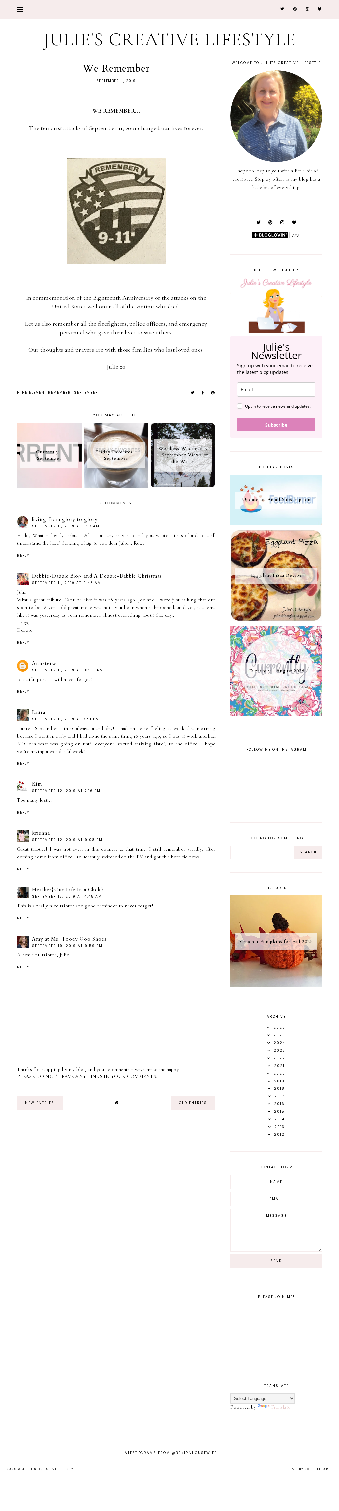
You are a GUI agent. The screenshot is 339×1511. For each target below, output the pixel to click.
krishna (41, 833)
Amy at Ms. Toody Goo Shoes (69, 939)
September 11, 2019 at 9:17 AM (66, 526)
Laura (38, 712)
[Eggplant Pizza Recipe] (276, 620)
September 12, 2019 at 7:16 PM (66, 790)
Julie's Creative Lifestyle (169, 40)
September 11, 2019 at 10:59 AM (67, 670)
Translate (281, 1407)
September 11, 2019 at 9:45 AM (66, 582)
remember (59, 392)
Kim (37, 784)
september (86, 392)
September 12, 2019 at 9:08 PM (67, 839)
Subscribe (276, 425)
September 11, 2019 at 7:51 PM (65, 719)
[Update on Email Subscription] (276, 523)
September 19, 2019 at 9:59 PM (67, 945)
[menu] (20, 9)
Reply (23, 555)
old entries (193, 1102)
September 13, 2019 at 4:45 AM (67, 896)
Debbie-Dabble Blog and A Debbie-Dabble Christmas (97, 576)
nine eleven (31, 392)
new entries (39, 1102)
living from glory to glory (65, 519)
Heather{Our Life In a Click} (67, 890)
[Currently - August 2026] (276, 714)
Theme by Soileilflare (307, 1469)
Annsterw (44, 663)
